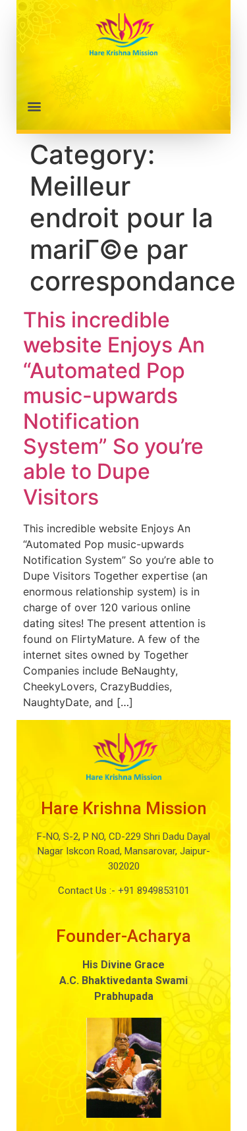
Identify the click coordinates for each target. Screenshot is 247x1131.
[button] (123, 106)
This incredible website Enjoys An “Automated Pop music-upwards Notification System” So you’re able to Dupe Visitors (114, 408)
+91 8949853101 (152, 891)
